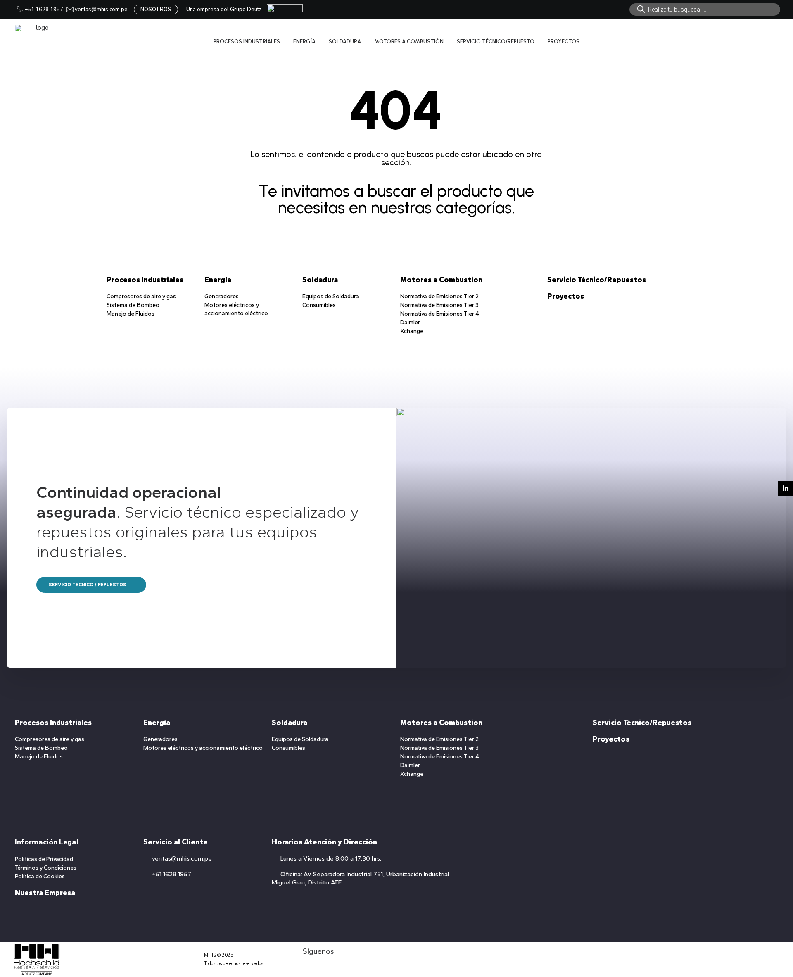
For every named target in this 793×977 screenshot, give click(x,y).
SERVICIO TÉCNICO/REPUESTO (495, 41)
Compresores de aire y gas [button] (141, 296)
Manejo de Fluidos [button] (130, 313)
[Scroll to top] (777, 945)
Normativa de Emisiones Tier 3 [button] (439, 305)
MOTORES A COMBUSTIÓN (409, 41)
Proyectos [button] (565, 296)
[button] (307, 967)
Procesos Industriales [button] (145, 279)
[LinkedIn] (785, 488)
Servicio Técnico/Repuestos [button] (596, 279)
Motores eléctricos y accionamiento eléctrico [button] (203, 747)
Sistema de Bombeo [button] (133, 305)
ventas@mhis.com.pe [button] (182, 858)
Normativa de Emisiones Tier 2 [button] (439, 296)
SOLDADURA (345, 41)
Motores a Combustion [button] (441, 279)
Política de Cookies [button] (40, 876)
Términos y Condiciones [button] (45, 867)
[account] (762, 41)
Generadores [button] (221, 296)
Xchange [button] (411, 331)
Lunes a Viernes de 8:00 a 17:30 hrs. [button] (330, 858)
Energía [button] (217, 279)
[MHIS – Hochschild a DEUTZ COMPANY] (39, 41)
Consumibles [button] (319, 305)
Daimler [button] (410, 322)
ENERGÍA (304, 41)
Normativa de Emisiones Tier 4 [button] (439, 313)
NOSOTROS (155, 9)
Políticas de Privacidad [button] (44, 859)
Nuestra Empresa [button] (45, 892)
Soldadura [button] (320, 279)
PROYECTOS (563, 41)
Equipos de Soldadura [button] (330, 296)
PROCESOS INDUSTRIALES (247, 41)
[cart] (772, 41)
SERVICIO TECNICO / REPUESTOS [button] (87, 584)
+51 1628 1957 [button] (171, 874)
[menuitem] (705, 9)
